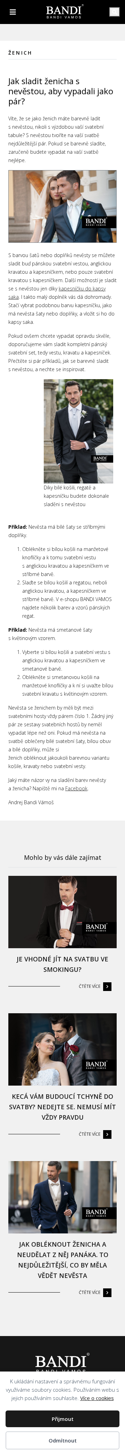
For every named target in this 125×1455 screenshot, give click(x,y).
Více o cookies (97, 1397)
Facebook (76, 788)
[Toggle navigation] (12, 12)
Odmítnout (63, 1440)
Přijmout (63, 1418)
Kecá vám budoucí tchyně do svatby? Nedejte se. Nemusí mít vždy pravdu (62, 1106)
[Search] (114, 12)
